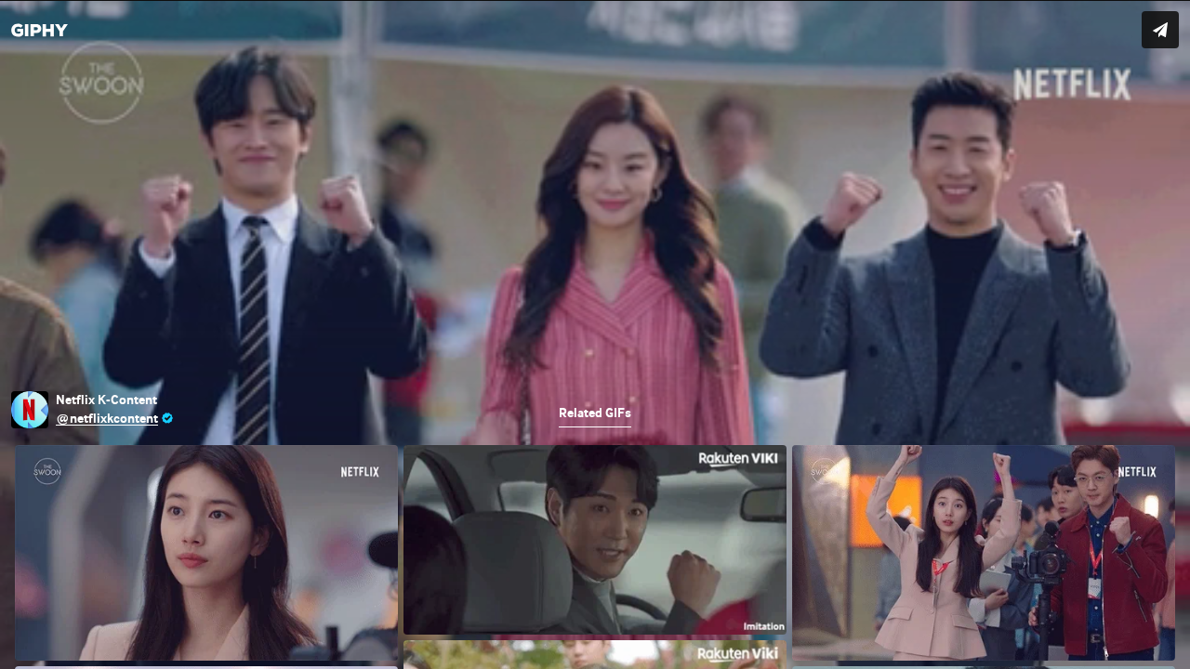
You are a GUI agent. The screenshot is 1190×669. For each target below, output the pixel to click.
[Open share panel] (1160, 29)
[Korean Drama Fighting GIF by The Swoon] (595, 334)
